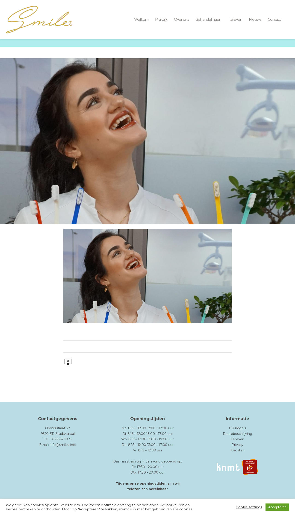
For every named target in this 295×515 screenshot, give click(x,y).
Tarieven (237, 439)
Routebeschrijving (237, 434)
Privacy (237, 445)
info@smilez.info (63, 445)
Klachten (237, 450)
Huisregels (237, 428)
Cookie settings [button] (249, 507)
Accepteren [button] (277, 507)
